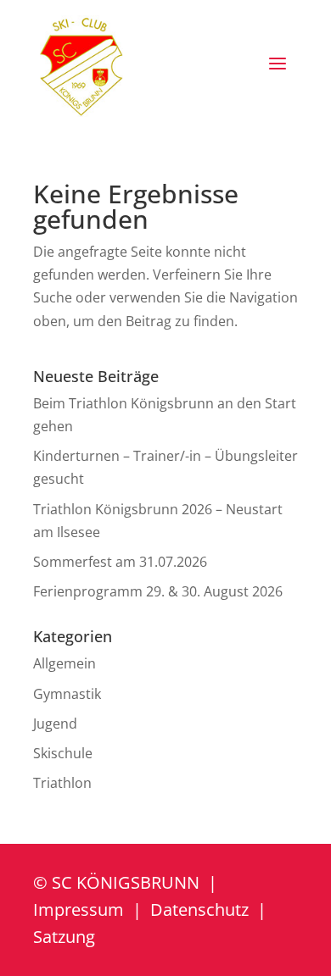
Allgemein (64, 663)
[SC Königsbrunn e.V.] (81, 66)
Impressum (78, 909)
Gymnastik (67, 694)
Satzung (64, 936)
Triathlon (62, 783)
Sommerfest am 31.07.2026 (120, 561)
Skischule (63, 753)
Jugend (55, 723)
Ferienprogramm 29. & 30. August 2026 (158, 591)
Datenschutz (199, 909)
